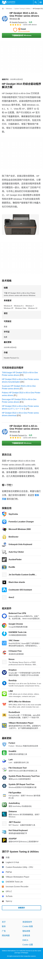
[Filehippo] (8, 2)
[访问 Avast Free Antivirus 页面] (21, 30)
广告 (4, 931)
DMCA (25, 940)
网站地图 (6, 936)
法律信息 (26, 936)
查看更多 (21, 908)
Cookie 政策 (27, 926)
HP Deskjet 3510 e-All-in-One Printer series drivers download (20, 414)
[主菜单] (40, 2)
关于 (4, 922)
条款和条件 (27, 922)
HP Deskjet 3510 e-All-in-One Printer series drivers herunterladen (20, 380)
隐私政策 (26, 931)
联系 (4, 926)
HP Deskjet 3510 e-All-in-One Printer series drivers (24, 16)
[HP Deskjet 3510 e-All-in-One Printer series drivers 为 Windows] (5, 19)
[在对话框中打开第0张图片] (20, 224)
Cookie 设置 (27, 945)
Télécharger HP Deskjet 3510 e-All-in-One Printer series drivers (20, 374)
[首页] (3, 9)
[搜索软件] (35, 2)
